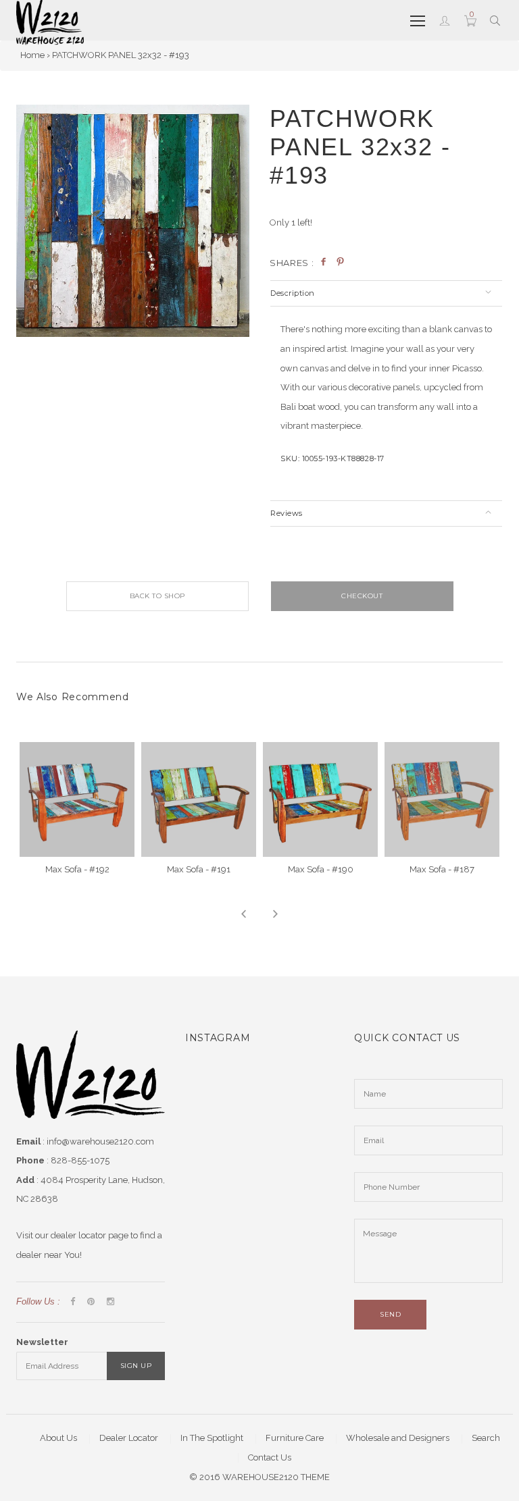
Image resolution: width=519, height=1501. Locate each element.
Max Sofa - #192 (77, 869)
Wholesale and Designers (397, 1438)
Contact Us (269, 1457)
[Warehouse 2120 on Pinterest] (91, 1302)
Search (486, 1438)
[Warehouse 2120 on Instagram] (110, 1302)
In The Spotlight (211, 1438)
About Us (58, 1438)
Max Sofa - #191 (198, 869)
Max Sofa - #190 (320, 869)
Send (390, 1314)
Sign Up (136, 1365)
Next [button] (275, 913)
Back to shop (157, 595)
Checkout (361, 595)
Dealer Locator (128, 1438)
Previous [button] (243, 913)
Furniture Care (295, 1438)
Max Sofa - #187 (442, 869)
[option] (132, 221)
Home (32, 55)
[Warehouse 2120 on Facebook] (72, 1302)
